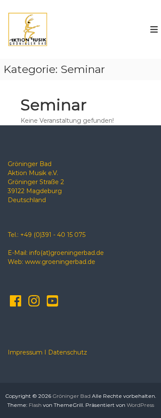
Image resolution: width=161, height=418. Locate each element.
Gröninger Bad (71, 396)
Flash (35, 405)
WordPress (140, 405)
